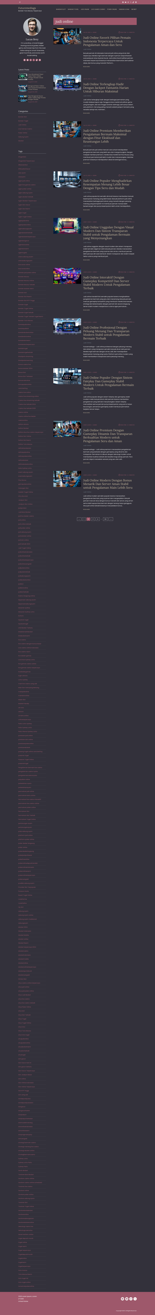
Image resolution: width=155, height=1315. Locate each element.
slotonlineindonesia (25, 1127)
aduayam (21, 177)
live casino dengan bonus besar (29, 644)
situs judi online (23, 987)
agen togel (22, 213)
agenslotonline (23, 245)
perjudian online (24, 779)
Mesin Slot (22, 700)
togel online (22, 1242)
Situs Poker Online (24, 1007)
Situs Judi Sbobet (24, 995)
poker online (22, 847)
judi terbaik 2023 (24, 544)
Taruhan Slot (23, 1202)
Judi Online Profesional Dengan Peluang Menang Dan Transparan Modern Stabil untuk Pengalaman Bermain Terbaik (106, 333)
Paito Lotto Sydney (25, 724)
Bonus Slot (22, 372)
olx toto (21, 708)
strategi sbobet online (26, 1151)
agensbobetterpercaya (26, 237)
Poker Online (22, 133)
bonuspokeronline (24, 384)
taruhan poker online (25, 1194)
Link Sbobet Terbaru (25, 628)
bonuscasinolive (24, 380)
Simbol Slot (22, 979)
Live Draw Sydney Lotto (26, 660)
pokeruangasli (23, 879)
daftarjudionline (24, 452)
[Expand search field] (19, 2)
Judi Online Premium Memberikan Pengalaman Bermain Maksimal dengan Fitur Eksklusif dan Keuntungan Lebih (107, 136)
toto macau (22, 1270)
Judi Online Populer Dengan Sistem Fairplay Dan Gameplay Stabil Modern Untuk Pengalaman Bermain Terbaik (108, 383)
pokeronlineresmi (24, 871)
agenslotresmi (23, 249)
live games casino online (27, 664)
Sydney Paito (23, 1167)
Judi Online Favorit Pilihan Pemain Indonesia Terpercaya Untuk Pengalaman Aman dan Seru (107, 41)
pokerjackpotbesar (25, 855)
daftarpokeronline (24, 456)
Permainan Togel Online (27, 819)
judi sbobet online (24, 536)
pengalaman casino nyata (28, 771)
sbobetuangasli (24, 975)
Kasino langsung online (26, 596)
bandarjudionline (24, 324)
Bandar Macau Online (26, 281)
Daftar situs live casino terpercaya (30, 432)
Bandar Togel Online (25, 308)
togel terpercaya (24, 1250)
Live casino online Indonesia (28, 648)
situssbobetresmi (24, 1047)
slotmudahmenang (25, 1123)
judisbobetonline (24, 580)
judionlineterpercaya (25, 560)
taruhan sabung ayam (26, 1198)
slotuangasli (22, 1139)
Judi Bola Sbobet (24, 512)
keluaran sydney (24, 608)
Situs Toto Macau (24, 1031)
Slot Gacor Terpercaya (26, 1071)
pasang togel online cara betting (30, 752)
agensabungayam (25, 229)
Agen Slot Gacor (24, 205)
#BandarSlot (23, 165)
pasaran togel (23, 755)
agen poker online (24, 189)
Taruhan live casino (25, 1186)
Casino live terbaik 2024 (27, 404)
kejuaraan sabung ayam (27, 600)
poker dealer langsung (26, 843)
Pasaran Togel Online (26, 759)
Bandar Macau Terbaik (26, 285)
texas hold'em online (25, 1234)
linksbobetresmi (24, 636)
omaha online (23, 716)
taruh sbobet (23, 1170)
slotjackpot (22, 1115)
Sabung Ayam (23, 137)
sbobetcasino (23, 951)
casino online (23, 412)
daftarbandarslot (24, 448)
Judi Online (87, 49)
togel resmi (22, 1246)
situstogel (21, 1055)
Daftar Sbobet (23, 428)
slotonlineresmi (23, 1131)
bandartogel (23, 348)
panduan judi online (25, 736)
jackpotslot (22, 508)
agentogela (22, 253)
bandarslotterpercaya (26, 344)
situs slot (21, 1011)
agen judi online (24, 181)
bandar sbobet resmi (26, 289)
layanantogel (23, 624)
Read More (86, 67)
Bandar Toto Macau (25, 321)
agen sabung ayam (25, 193)
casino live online (24, 392)
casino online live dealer (27, 416)
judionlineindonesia (25, 552)
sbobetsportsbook (25, 971)
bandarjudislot (23, 328)
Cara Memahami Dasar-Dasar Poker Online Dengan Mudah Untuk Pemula (36, 76)
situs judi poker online (26, 991)
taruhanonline (23, 1214)
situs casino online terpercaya (29, 983)
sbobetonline (23, 963)
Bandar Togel (23, 121)
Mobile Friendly (23, 704)
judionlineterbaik (24, 556)
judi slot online (23, 540)
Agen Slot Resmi (24, 209)
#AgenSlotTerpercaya (26, 161)
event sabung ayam (25, 472)
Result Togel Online (25, 895)
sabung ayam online (25, 915)
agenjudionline (23, 221)
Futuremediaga (27, 8)
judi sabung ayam (24, 532)
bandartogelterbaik (25, 352)
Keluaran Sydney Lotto (26, 612)
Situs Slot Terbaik (24, 1015)
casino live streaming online (28, 396)
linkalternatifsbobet (25, 632)
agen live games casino (27, 185)
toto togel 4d (23, 1278)
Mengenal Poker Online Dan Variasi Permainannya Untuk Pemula (37, 87)
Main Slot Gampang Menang (28, 688)
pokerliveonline (23, 859)
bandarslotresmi (24, 340)
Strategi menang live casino (28, 1147)
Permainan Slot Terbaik (26, 815)
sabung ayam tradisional (27, 919)
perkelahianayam (24, 787)
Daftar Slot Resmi (24, 440)
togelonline (22, 1258)
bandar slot (22, 293)
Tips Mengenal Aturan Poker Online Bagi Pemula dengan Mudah (37, 97)
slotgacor (21, 1107)
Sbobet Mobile (23, 935)
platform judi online (25, 835)
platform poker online (26, 839)
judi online (22, 520)
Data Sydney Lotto (25, 468)
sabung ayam (23, 911)
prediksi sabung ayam (26, 883)
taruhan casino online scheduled (30, 1183)
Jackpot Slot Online (25, 504)
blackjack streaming (25, 356)
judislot (21, 584)
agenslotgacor (23, 241)
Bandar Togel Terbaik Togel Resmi (30, 316)
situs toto (21, 1027)
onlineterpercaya (24, 720)
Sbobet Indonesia (24, 931)
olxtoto (21, 712)
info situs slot (23, 496)
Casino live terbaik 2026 (27, 408)
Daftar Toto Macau (25, 444)
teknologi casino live (25, 1226)
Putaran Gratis (23, 891)
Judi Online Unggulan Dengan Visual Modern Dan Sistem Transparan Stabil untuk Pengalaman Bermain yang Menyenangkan (108, 232)
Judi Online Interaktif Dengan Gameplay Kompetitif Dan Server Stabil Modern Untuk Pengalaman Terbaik (106, 283)
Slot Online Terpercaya (26, 1087)
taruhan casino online (26, 1178)
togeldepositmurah (25, 1254)
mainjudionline (23, 692)
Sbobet (21, 141)
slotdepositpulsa (24, 1099)
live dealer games (24, 656)
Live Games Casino (25, 129)
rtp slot (21, 907)
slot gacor (22, 1059)
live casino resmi (24, 652)
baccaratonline (24, 269)
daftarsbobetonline (25, 464)
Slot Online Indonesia (25, 1083)
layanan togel (23, 620)
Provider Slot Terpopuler (27, 887)
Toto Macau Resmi (25, 1274)
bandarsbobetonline (25, 332)
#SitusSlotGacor (24, 169)
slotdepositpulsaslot (25, 1103)
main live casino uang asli (27, 684)
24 (105, 519)
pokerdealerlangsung (26, 851)
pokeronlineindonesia (26, 867)
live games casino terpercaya (29, 668)
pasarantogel (23, 763)
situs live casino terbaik (26, 1003)
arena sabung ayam (25, 257)
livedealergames (24, 672)
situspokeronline (24, 1043)
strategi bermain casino (27, 1143)
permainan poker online (27, 807)
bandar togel (23, 305)
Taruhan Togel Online (26, 1206)
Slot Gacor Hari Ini (24, 1063)
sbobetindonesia (24, 955)
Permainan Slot (23, 811)
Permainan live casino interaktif (29, 799)
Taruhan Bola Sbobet (26, 1175)
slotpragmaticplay (25, 1135)
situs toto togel (23, 1035)
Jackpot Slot (22, 500)
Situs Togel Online (24, 1023)
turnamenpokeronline (26, 1286)
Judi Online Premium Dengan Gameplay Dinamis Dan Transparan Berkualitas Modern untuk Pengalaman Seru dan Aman (107, 435)
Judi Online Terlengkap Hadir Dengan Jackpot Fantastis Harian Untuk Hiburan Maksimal (106, 87)
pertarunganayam (25, 827)
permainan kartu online (26, 795)
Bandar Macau (23, 277)
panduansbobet (24, 747)
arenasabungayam (25, 261)
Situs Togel (22, 1019)
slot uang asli (23, 1095)
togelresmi (22, 1262)
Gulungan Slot (23, 488)
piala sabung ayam (25, 831)
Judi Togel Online (24, 548)
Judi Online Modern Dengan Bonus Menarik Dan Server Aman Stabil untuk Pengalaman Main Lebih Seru (107, 483)
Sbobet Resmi (23, 943)
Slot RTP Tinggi (23, 1091)
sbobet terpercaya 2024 (27, 947)
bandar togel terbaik (25, 313)
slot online (22, 1079)
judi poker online (24, 528)
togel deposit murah (25, 1238)
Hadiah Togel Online (25, 492)
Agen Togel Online (24, 217)
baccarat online (24, 265)
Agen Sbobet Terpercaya (27, 201)
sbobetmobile (23, 959)
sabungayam (23, 923)
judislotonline (23, 588)
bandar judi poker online (27, 273)
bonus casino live (24, 364)
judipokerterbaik (24, 572)
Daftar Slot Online (24, 436)
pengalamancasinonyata (27, 775)
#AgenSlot (22, 157)
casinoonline (23, 420)
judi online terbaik (24, 524)
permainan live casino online (28, 803)
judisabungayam (24, 576)
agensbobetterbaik (25, 233)
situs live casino (24, 999)
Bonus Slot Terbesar (25, 376)
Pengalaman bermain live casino (30, 767)
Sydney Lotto (23, 1159)
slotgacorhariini (24, 1111)
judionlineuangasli (24, 564)
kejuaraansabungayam (26, 604)
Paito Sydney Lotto (25, 728)
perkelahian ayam (24, 783)
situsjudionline (23, 1039)
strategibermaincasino (26, 1154)
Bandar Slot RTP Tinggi (26, 300)
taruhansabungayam (26, 1218)
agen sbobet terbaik (25, 197)
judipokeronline (23, 568)
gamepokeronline (24, 484)
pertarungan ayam (25, 823)
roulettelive (22, 903)
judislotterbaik (23, 592)
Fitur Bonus (22, 480)
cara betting (22, 388)
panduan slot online (25, 739)
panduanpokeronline (25, 744)
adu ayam (22, 173)
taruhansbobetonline (26, 1222)
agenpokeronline (24, 225)
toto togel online (24, 1282)
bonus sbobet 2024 (25, 368)
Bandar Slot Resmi (24, 297)
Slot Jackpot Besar (25, 1075)
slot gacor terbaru (25, 1067)
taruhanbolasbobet (25, 1210)
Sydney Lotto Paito (25, 1162)
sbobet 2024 (23, 927)
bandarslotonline (24, 336)
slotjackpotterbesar (25, 1119)
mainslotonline (23, 696)
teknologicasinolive (25, 1230)
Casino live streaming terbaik (29, 400)
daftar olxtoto (23, 424)
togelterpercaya (24, 1266)
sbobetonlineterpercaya (27, 967)
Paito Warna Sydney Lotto (27, 731)
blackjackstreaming (25, 360)
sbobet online (23, 939)
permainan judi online (26, 791)
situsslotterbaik (23, 1051)
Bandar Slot (22, 117)
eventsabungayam (25, 476)
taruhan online (23, 1190)
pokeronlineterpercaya (26, 875)
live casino (22, 640)
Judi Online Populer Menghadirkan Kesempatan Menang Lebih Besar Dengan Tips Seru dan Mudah (107, 184)
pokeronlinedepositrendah (28, 863)
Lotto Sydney (23, 680)
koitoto (21, 616)
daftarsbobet (23, 460)
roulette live (22, 899)
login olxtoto (23, 676)
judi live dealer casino (26, 516)
